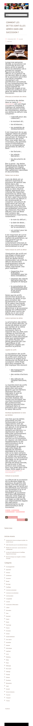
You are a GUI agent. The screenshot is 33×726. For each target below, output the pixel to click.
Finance (8, 628)
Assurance (8, 578)
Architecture (8, 575)
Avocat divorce (15, 510)
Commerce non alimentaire (12, 593)
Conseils (8, 601)
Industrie (8, 645)
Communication (9, 596)
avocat (8, 510)
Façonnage (8, 625)
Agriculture (8, 569)
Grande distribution (10, 636)
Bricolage (8, 584)
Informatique (9, 648)
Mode (7, 663)
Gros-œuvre (9, 639)
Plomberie (8, 680)
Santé (7, 686)
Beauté (7, 581)
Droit (11, 41)
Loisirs (7, 654)
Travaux (8, 700)
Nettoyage (8, 665)
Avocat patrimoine (10, 511)
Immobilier (8, 642)
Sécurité (8, 689)
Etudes (7, 622)
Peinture (8, 677)
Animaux (8, 572)
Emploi (7, 619)
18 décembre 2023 (12, 39)
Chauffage (8, 587)
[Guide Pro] (16, 4)
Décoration (8, 610)
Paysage (8, 674)
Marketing (8, 657)
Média (7, 660)
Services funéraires (10, 692)
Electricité (8, 616)
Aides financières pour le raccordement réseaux (16, 545)
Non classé (8, 668)
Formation (8, 631)
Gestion (8, 633)
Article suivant (21, 519)
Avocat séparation (21, 511)
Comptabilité (9, 599)
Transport (8, 697)
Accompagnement (10, 566)
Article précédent (12, 517)
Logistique (8, 651)
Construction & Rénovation (12, 604)
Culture (7, 607)
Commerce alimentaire (11, 590)
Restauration (9, 683)
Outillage (8, 671)
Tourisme (8, 695)
